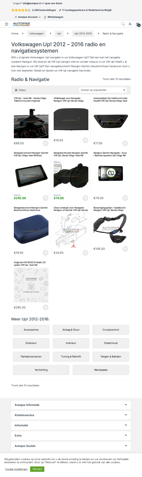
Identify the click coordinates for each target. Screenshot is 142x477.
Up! (59, 33)
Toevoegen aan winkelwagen (121, 198)
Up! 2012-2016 (83, 33)
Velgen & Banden (111, 356)
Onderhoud (111, 343)
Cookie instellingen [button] (16, 469)
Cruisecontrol (111, 329)
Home (14, 33)
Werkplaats (101, 369)
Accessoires (31, 329)
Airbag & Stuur (71, 329)
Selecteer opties (43, 143)
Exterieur (31, 343)
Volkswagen (36, 33)
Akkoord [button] (37, 468)
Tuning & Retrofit (71, 356)
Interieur (71, 343)
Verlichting (41, 369)
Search (123, 24)
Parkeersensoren (31, 356)
